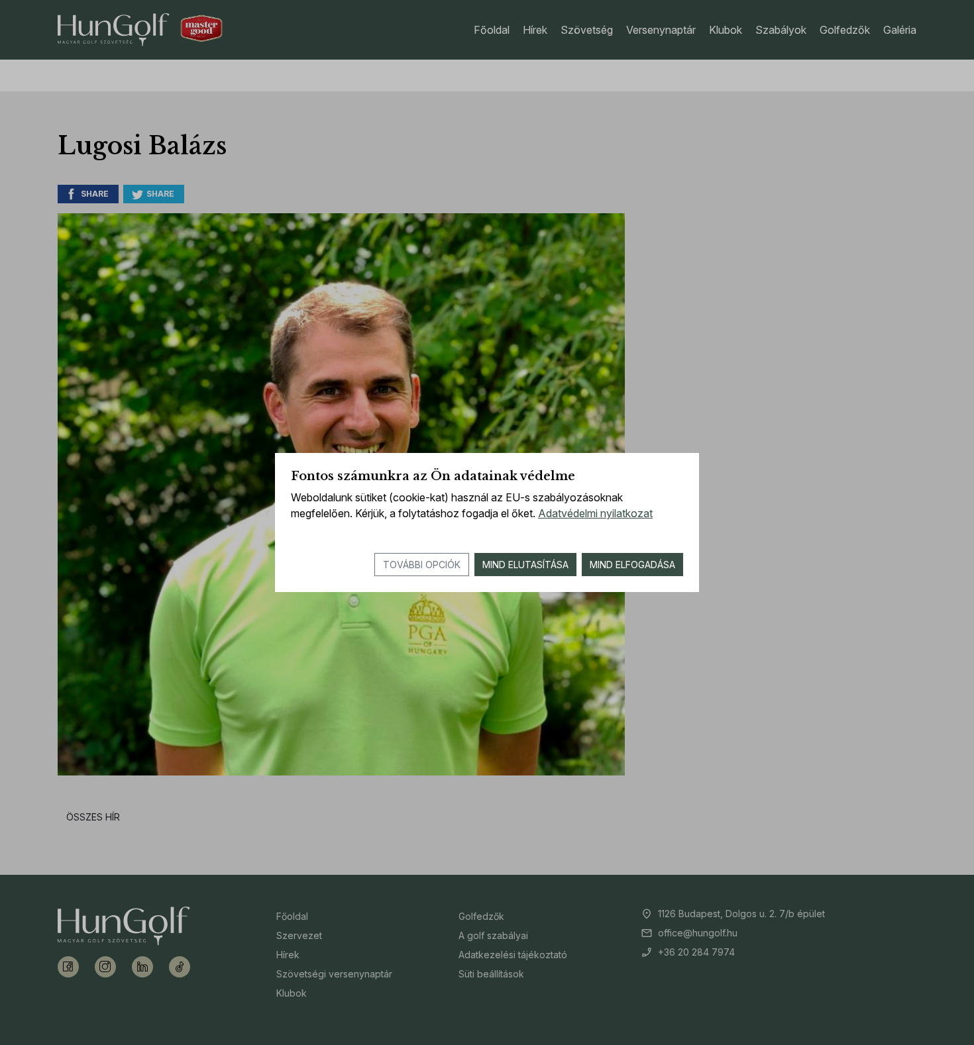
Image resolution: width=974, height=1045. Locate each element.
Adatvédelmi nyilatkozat (595, 513)
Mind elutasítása (525, 564)
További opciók (421, 564)
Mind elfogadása (632, 564)
